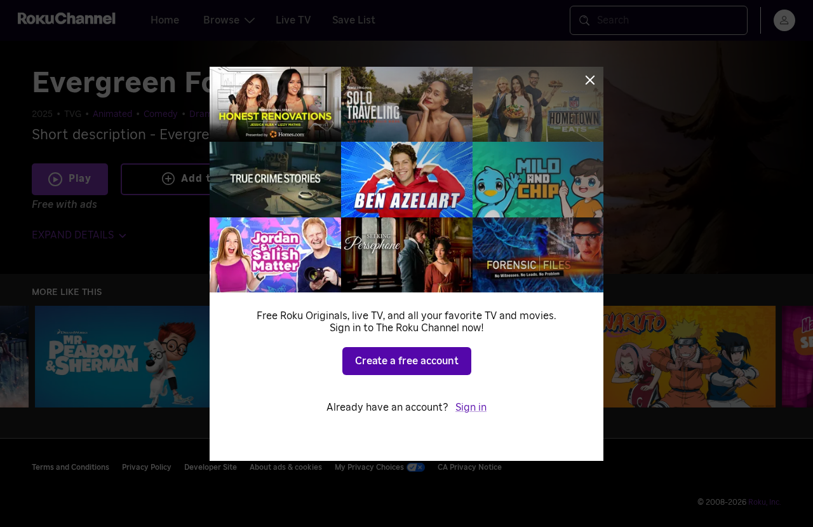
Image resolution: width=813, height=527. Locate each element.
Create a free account (407, 361)
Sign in (471, 407)
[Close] (590, 80)
